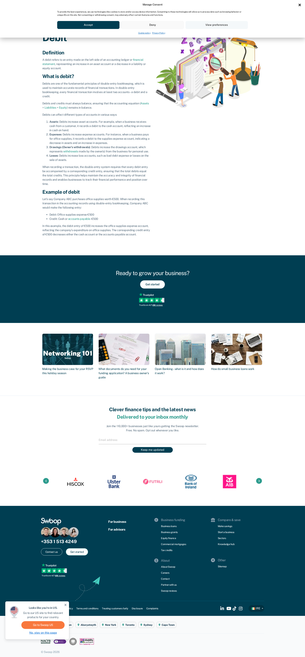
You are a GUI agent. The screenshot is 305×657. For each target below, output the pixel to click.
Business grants (169, 532)
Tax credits (166, 550)
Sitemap (222, 566)
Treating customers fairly (115, 608)
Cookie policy (144, 33)
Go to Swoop (43, 625)
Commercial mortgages (173, 544)
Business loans (169, 526)
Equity (63, 107)
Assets (144, 103)
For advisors (116, 529)
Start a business (226, 532)
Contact (165, 578)
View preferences (216, 24)
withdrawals (70, 151)
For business (117, 522)
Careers (165, 572)
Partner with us (169, 584)
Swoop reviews (169, 590)
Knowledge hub (226, 544)
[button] (299, 4)
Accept (88, 24)
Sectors (222, 538)
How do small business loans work (232, 369)
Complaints (152, 608)
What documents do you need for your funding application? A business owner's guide (123, 373)
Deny (152, 24)
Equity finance (168, 538)
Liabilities (50, 107)
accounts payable (79, 219)
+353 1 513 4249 (59, 541)
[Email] (152, 439)
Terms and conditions (87, 608)
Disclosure (137, 608)
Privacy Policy (158, 33)
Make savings (225, 526)
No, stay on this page (43, 632)
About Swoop (168, 566)
